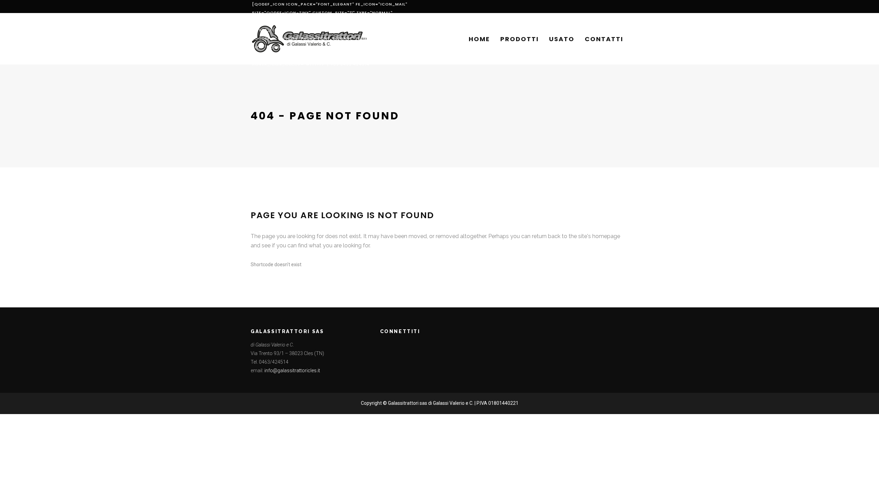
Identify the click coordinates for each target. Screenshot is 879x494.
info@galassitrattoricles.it (292, 370)
